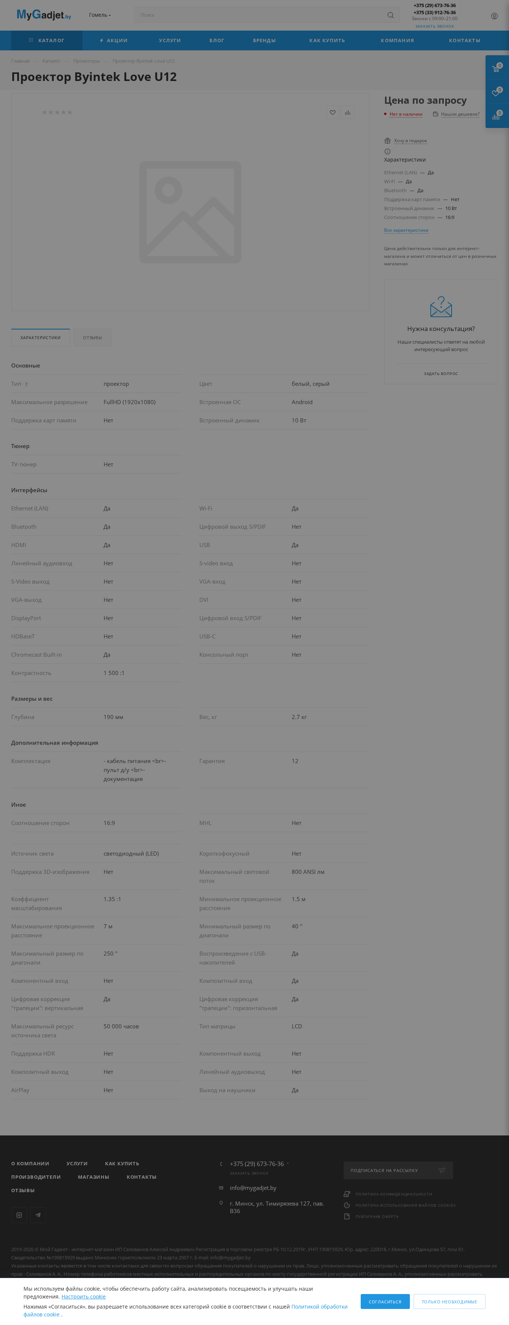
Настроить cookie (83, 1296)
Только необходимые (449, 1301)
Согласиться (385, 1301)
